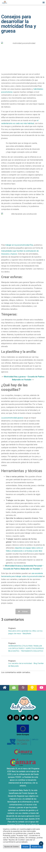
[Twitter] (23, 718)
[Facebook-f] (10, 718)
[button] (43, 2)
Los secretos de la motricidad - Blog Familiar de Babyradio (26, 664)
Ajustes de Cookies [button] (11, 846)
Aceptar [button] (25, 846)
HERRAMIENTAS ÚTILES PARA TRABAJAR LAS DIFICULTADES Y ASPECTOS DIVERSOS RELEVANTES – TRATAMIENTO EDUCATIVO (26, 648)
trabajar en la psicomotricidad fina (19, 245)
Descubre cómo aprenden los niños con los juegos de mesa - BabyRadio (25, 632)
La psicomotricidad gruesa (12, 418)
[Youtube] (36, 718)
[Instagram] (16, 718)
